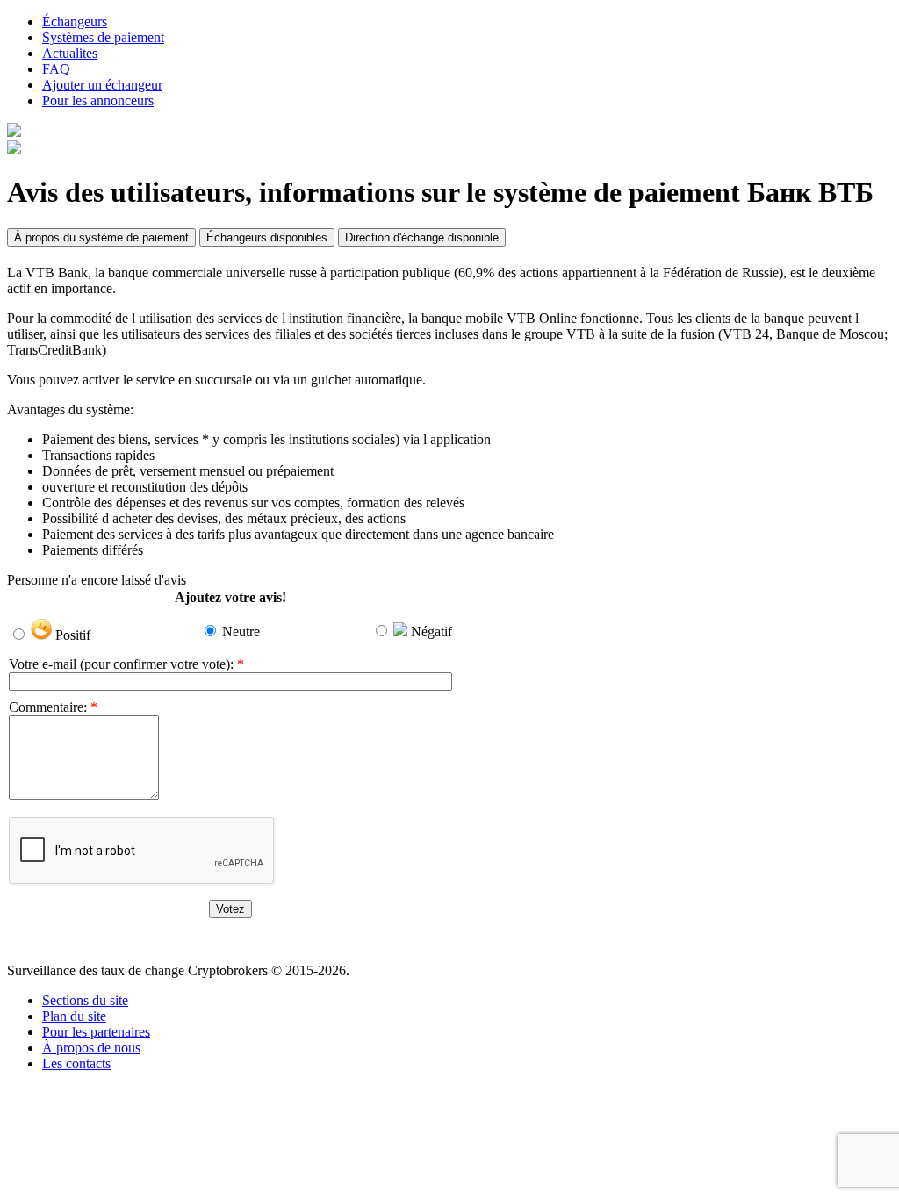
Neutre (241, 631)
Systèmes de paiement (103, 37)
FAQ (56, 68)
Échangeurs (74, 21)
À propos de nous (91, 1047)
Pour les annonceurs (98, 100)
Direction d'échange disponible (422, 237)
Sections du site (85, 1000)
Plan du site (74, 1016)
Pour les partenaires (96, 1031)
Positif (72, 635)
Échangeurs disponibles (266, 237)
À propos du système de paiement (101, 237)
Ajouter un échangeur (102, 84)
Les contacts (76, 1063)
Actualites (69, 53)
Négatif (431, 631)
